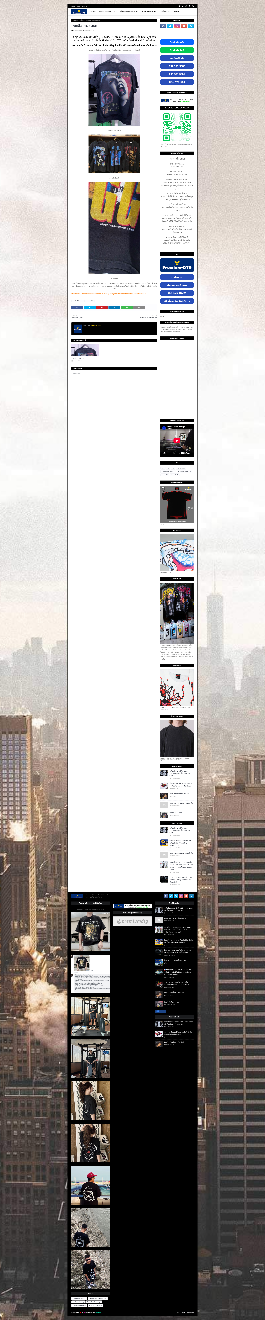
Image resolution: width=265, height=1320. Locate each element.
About (78, 6)
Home (73, 6)
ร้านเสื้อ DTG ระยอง (84, 20)
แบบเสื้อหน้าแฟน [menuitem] (165, 11)
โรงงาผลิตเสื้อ (174, 475)
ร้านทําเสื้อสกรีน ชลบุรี (78, 1302)
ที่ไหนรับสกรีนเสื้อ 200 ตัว (168, 471)
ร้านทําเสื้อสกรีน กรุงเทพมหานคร (97, 1298)
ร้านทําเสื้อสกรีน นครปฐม (94, 1302)
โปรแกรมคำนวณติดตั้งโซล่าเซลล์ (175, 960)
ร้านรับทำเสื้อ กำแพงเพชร (172, 1002)
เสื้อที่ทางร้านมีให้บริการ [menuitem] (128, 11)
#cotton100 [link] (99, 294)
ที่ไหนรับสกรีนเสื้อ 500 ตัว (79, 1298)
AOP (163, 468)
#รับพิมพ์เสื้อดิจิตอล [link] (88, 294)
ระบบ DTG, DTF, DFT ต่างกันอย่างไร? (181, 803)
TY (84, 1312)
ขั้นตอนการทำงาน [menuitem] (105, 11)
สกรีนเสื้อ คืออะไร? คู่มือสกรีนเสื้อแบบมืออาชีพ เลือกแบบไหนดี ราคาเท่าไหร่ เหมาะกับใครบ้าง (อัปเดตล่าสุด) (181, 866)
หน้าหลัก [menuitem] (93, 11)
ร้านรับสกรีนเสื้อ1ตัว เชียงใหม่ (179, 794)
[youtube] (184, 26)
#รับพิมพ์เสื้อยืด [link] (76, 294)
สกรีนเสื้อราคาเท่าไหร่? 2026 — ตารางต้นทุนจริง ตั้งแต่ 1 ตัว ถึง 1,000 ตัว (179, 773)
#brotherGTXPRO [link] (121, 294)
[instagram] (186, 6)
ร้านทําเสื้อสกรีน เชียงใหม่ (79, 1305)
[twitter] (182, 6)
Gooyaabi (98, 1312)
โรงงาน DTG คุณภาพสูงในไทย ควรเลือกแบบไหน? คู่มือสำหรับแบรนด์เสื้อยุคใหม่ (181, 880)
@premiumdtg (132, 921)
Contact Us (190, 1312)
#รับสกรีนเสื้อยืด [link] (132, 294)
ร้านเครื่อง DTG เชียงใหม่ (95, 1305)
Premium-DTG (77, 30)
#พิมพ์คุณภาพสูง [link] (109, 294)
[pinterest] (189, 6)
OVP (173, 468)
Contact (84, 6)
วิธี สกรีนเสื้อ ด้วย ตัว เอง (184, 471)
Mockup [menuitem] (176, 11)
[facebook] (179, 6)
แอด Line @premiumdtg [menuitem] (149, 11)
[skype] (193, 6)
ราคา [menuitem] (115, 11)
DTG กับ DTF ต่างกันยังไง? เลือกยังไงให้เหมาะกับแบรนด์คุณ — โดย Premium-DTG (178, 983)
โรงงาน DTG (165, 475)
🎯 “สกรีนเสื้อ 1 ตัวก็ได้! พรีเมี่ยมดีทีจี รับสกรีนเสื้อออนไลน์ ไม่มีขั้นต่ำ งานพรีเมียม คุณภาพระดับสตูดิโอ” (177, 972)
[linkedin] (191, 896)
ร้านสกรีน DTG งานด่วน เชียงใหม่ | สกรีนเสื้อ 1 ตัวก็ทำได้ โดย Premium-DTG (180, 843)
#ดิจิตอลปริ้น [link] (142, 294)
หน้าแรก (75, 20)
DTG (168, 468)
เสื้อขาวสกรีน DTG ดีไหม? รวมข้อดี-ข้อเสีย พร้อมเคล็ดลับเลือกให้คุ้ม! (181, 785)
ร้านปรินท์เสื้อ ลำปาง (176, 813)
